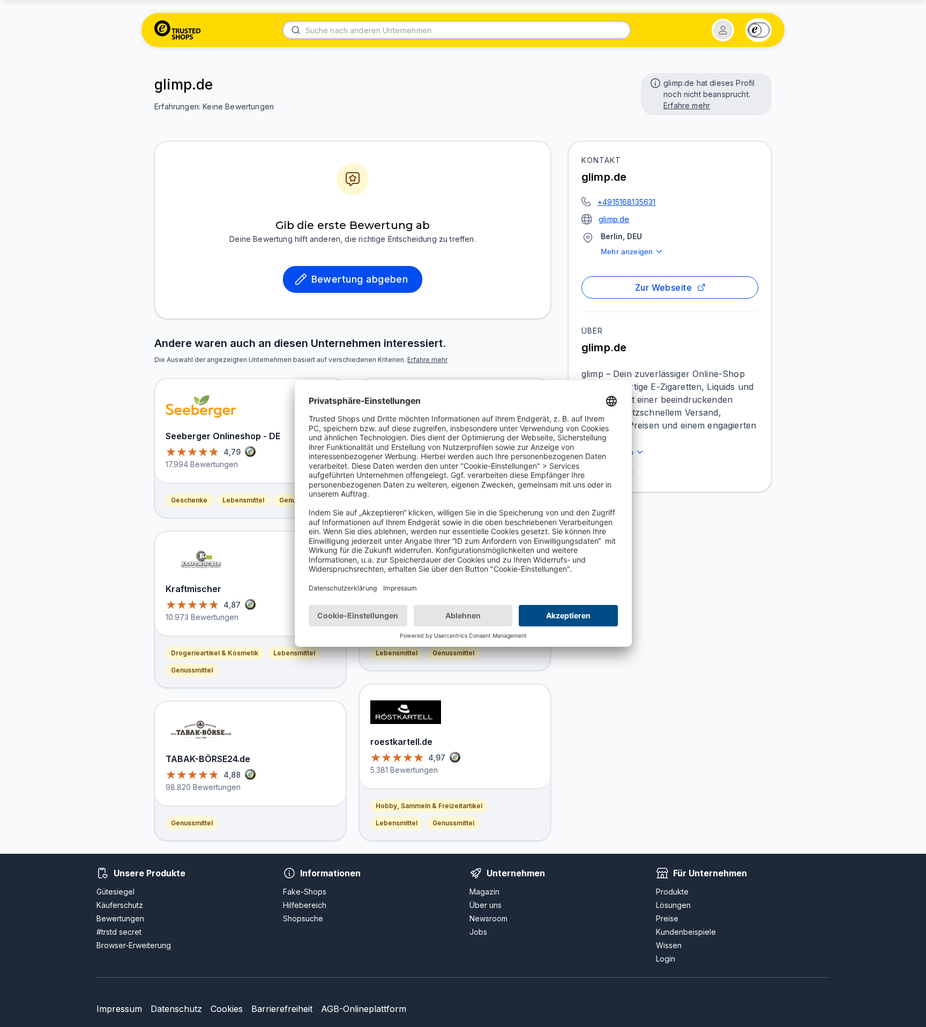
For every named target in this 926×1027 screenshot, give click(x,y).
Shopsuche (303, 918)
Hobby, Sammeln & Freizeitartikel (429, 806)
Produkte (672, 891)
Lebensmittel (243, 500)
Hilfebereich (304, 905)
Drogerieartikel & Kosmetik (214, 653)
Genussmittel (192, 670)
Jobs (478, 931)
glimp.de (614, 219)
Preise (667, 918)
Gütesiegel (115, 891)
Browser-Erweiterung (133, 945)
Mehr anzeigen (627, 251)
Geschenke (189, 500)
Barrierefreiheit (281, 1008)
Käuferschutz (119, 905)
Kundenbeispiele (686, 931)
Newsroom (488, 918)
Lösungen (673, 905)
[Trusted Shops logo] (177, 30)
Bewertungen (120, 918)
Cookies (227, 1008)
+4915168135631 (626, 201)
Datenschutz (176, 1008)
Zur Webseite (663, 287)
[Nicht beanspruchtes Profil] (654, 82)
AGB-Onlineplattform (363, 1008)
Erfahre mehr (686, 105)
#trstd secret (118, 931)
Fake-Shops (304, 891)
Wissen (669, 945)
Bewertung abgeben (359, 279)
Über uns (485, 905)
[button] (723, 30)
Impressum (119, 1008)
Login (665, 958)
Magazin (484, 891)
